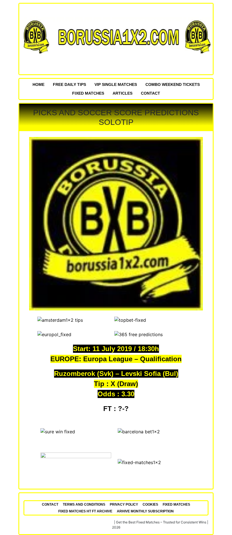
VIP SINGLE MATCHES (115, 84)
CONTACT (150, 93)
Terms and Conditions (84, 504)
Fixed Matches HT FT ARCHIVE (85, 511)
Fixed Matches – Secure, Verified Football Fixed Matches (68, 522)
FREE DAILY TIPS (69, 84)
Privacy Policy (124, 504)
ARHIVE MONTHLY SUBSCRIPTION (145, 511)
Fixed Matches (88, 93)
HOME (38, 84)
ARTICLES (122, 93)
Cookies (150, 504)
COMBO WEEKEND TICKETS (172, 84)
